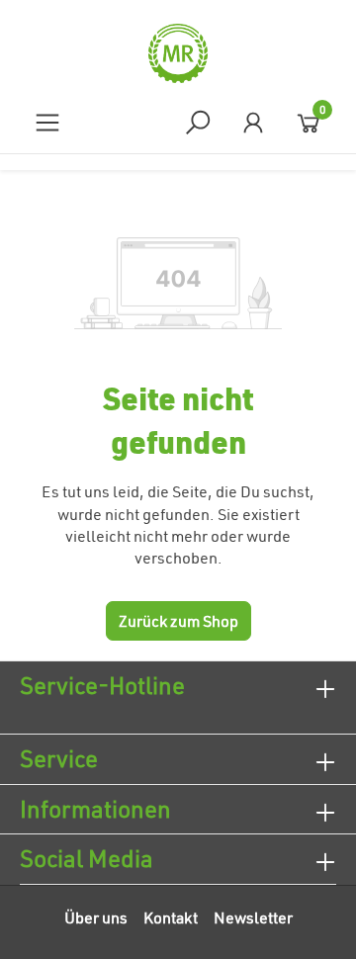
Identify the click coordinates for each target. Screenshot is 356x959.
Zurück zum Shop (178, 621)
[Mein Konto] (253, 122)
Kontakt (170, 917)
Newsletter (253, 917)
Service (59, 758)
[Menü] (47, 122)
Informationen (95, 809)
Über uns (96, 917)
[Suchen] (197, 122)
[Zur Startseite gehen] (178, 53)
